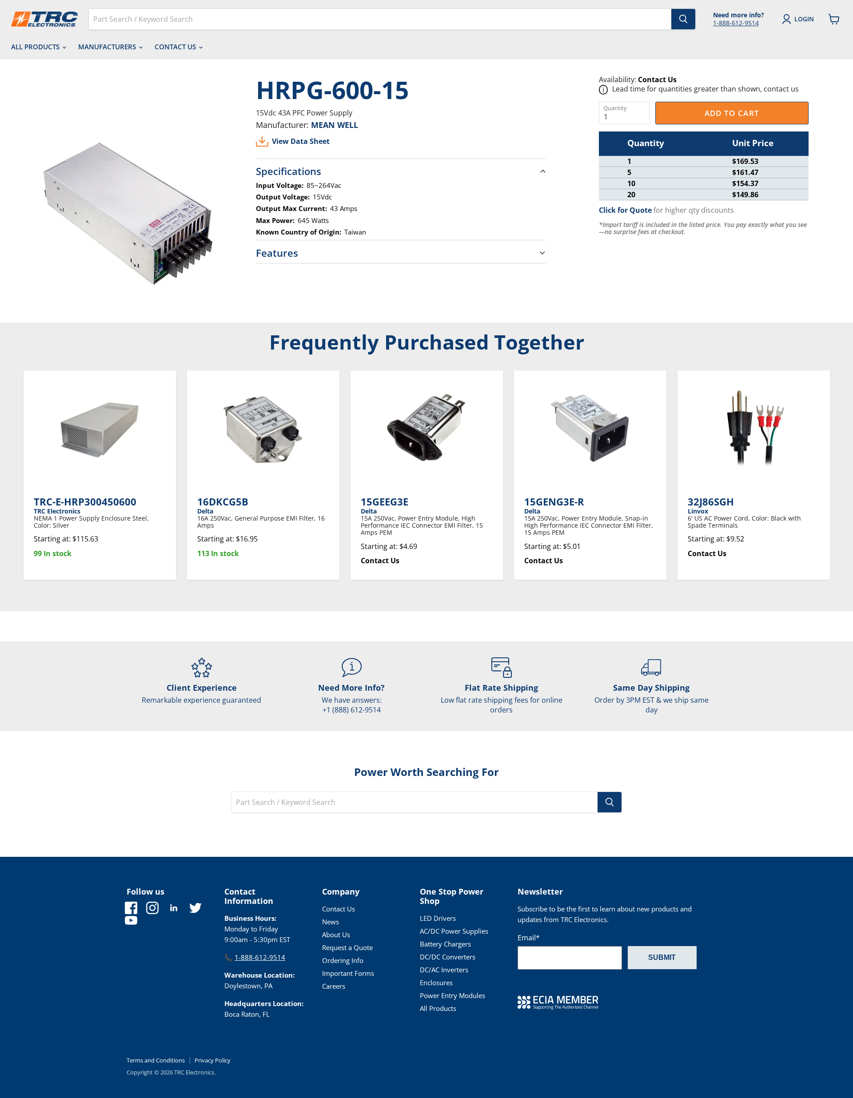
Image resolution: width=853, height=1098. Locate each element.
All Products (36, 46)
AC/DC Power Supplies (454, 931)
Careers (333, 986)
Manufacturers (108, 46)
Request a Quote (347, 947)
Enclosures (436, 982)
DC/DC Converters (447, 956)
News (330, 921)
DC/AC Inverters (444, 969)
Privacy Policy (213, 1060)
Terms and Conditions (156, 1060)
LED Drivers (438, 918)
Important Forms (348, 973)
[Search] (683, 19)
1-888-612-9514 (736, 23)
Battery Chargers (445, 943)
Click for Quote (625, 210)
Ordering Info (342, 960)
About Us (336, 934)
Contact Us (176, 46)
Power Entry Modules (452, 995)
